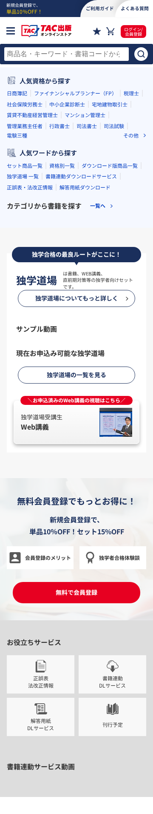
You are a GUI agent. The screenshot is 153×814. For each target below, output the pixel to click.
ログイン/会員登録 (133, 31)
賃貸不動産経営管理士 (32, 249)
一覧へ (97, 340)
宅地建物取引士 (110, 238)
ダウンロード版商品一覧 (110, 299)
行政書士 (59, 260)
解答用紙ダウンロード (85, 321)
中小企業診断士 (67, 238)
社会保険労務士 (24, 238)
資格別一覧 (62, 299)
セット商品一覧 (24, 299)
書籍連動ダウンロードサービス (81, 310)
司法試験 (114, 260)
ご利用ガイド (100, 8)
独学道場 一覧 (23, 310)
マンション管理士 (85, 249)
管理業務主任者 (24, 260)
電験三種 (17, 269)
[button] (42, 190)
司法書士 (86, 260)
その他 (131, 269)
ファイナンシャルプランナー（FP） (75, 227)
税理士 (131, 227)
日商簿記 (17, 227)
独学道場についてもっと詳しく (76, 700)
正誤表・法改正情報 (30, 321)
